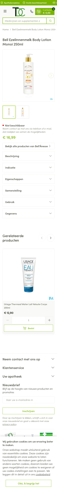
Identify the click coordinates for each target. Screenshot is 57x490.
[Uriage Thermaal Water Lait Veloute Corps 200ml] (28, 275)
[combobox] (25, 21)
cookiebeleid (43, 474)
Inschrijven (28, 411)
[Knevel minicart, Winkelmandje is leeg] (38, 11)
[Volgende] (51, 75)
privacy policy (9, 424)
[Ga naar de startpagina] (19, 11)
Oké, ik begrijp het (28, 483)
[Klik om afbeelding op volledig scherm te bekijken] (28, 76)
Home (6, 29)
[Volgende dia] (50, 238)
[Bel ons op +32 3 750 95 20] (31, 11)
